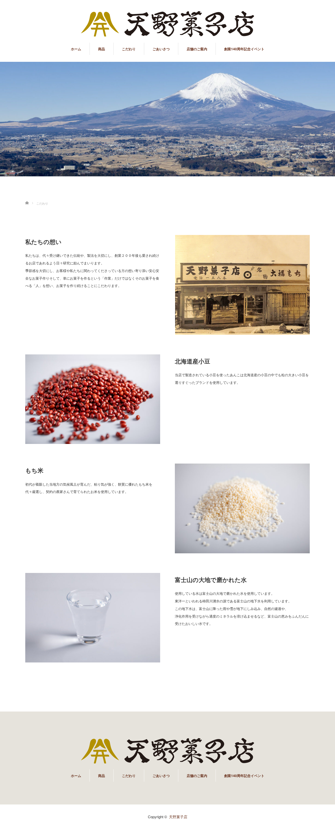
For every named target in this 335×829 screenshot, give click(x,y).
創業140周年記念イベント (244, 48)
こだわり (129, 48)
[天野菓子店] (167, 24)
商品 (101, 48)
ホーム (76, 48)
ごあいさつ (161, 48)
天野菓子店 (178, 816)
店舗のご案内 (197, 48)
